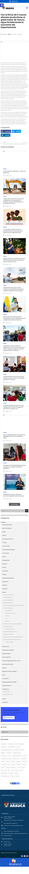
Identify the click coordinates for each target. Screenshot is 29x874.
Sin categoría (5, 678)
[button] (2, 5)
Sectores (4, 667)
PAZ (5, 770)
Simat (3, 674)
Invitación (4, 585)
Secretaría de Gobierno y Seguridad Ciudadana (12, 623)
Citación (4, 535)
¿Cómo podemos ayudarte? (11, 710)
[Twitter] (24, 856)
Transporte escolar (5, 776)
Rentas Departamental (10, 629)
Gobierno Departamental (8, 600)
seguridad (11, 773)
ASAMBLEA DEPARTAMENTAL (6, 749)
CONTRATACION (6, 691)
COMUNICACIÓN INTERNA (16, 755)
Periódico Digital (6, 653)
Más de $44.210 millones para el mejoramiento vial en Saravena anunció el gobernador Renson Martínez (14, 318)
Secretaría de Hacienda (7, 626)
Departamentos (6, 560)
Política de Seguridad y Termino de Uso (11, 660)
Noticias (4, 592)
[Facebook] (22, 856)
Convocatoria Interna (7, 597)
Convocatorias (5, 553)
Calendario (9, 752)
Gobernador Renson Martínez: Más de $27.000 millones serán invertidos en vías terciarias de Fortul (14, 260)
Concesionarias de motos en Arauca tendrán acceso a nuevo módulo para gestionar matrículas (13, 378)
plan (13, 770)
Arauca (18, 746)
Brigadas (3, 752)
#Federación (11, 744)
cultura (2, 761)
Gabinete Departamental (8, 578)
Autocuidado (16, 749)
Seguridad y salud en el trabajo (9, 671)
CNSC (9, 755)
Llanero (2, 767)
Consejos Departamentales (8, 549)
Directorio (4, 563)
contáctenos (9, 717)
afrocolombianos (11, 746)
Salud (21, 770)
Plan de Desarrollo (6, 657)
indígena (19, 764)
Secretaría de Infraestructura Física (10, 631)
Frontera (4, 574)
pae (2, 770)
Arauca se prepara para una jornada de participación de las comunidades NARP (14, 436)
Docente (12, 761)
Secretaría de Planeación (8, 634)
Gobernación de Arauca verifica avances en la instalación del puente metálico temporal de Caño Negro (13, 289)
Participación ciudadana (8, 650)
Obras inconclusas (21, 767)
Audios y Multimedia (7, 524)
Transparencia (5, 689)
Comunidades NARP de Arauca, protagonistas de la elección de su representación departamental (13, 231)
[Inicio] (8, 7)
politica (16, 770)
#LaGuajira (21, 744)
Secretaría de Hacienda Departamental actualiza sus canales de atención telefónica (14, 467)
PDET (9, 770)
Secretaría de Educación (8, 608)
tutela (12, 776)
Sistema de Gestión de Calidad (9, 682)
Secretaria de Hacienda (7, 664)
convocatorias (23, 758)
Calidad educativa (17, 752)
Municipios (4, 588)
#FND (16, 744)
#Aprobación (4, 744)
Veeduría (7, 621)
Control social (16, 758)
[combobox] (14, 732)
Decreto (4, 556)
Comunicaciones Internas (8, 594)
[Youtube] (27, 856)
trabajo (16, 773)
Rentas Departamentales (8, 602)
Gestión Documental (10, 642)
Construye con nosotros (10, 613)
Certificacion (3, 755)
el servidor (24, 761)
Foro (9, 764)
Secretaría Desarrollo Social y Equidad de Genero (13, 636)
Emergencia (3, 764)
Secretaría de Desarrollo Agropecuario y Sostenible (13, 605)
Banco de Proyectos (7, 528)
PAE (6, 618)
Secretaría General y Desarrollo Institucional (12, 639)
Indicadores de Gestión (8, 694)
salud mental (4, 773)
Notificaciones (5, 646)
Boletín (4, 531)
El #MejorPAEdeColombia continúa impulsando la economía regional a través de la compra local (13, 407)
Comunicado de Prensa (7, 538)
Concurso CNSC (6, 546)
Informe (7, 615)
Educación (18, 761)
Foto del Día (5, 570)
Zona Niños (5, 702)
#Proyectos (3, 746)
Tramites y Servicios (6, 685)
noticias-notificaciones (11, 767)
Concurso (4, 542)
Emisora (4, 567)
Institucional (5, 581)
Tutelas (4, 698)
